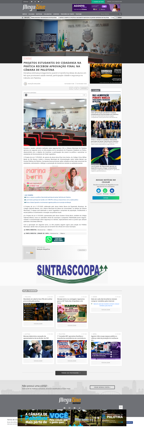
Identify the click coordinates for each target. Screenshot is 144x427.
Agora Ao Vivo (99, 1)
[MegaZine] (36, 7)
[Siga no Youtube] (38, 1)
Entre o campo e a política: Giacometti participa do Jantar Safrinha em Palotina (78, 17)
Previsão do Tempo (67, 14)
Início (24, 14)
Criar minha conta (101, 387)
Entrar (26, 1)
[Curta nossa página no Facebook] (64, 408)
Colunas (31, 14)
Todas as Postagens (70, 373)
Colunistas (48, 14)
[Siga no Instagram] (35, 1)
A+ (76, 88)
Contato (56, 14)
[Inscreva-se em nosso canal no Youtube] (74, 408)
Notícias (39, 14)
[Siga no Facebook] (32, 1)
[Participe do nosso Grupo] (55, 240)
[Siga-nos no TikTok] (79, 408)
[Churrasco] (106, 74)
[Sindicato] (72, 274)
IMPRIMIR (84, 88)
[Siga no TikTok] (42, 1)
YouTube (79, 14)
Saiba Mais (82, 250)
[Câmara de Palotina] (72, 418)
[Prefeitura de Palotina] (96, 7)
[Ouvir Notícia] (26, 95)
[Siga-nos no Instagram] (69, 408)
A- (71, 88)
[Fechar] (121, 407)
